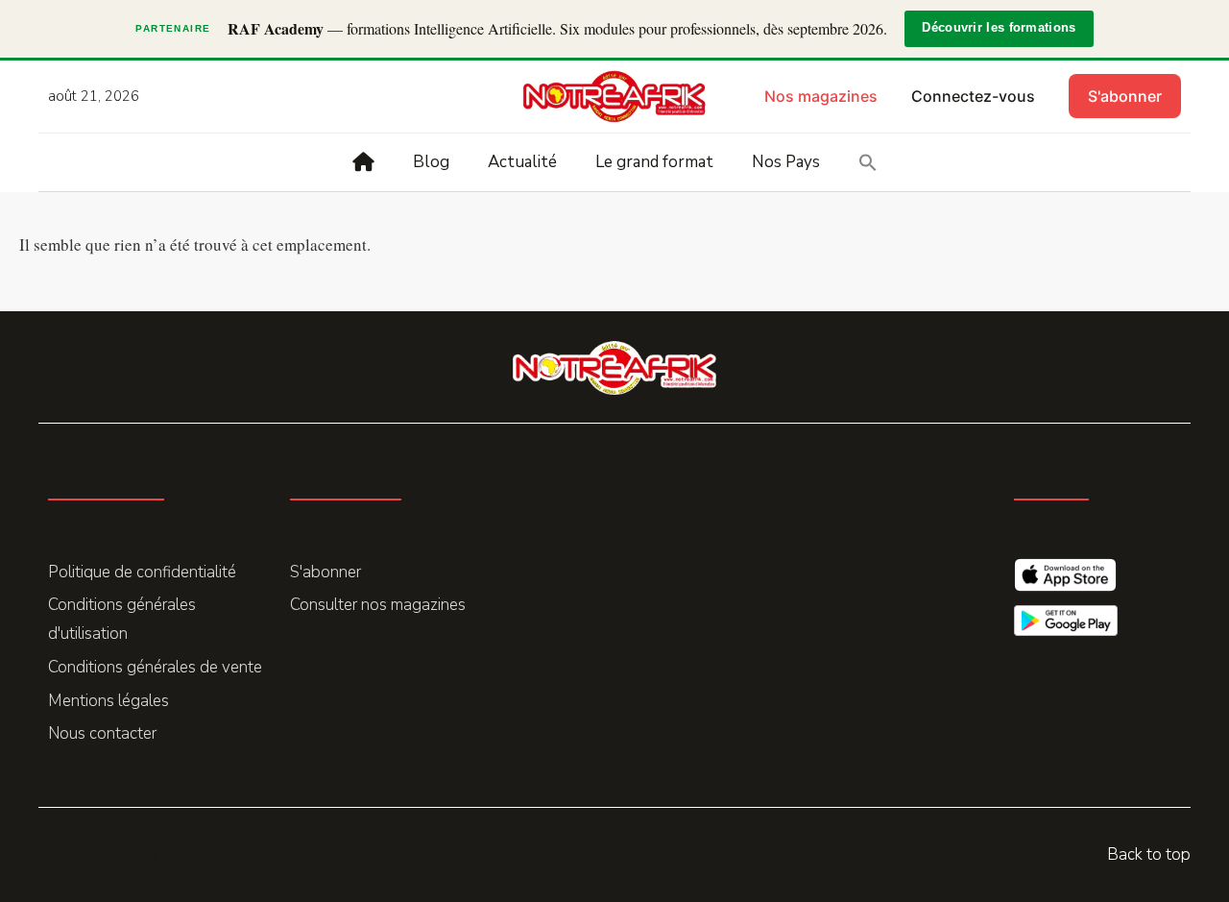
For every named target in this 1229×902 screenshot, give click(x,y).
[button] (868, 162)
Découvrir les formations (998, 28)
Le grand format (654, 162)
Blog (431, 162)
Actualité (522, 162)
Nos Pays (786, 162)
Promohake (345, 854)
